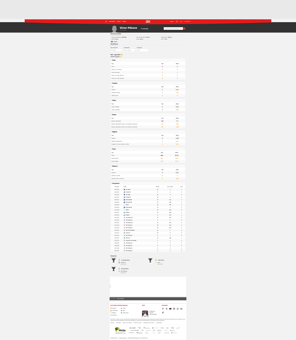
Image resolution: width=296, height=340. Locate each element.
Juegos (171, 21)
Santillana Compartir (155, 328)
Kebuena (171, 330)
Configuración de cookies (148, 322)
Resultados (112, 21)
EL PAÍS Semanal (159, 330)
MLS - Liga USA (127, 50)
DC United (113, 50)
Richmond (177, 330)
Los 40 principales (139, 328)
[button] (120, 333)
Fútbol (119, 21)
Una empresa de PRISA (120, 329)
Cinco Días (147, 330)
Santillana (146, 328)
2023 (139, 50)
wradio (143, 330)
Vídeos (124, 21)
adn (172, 328)
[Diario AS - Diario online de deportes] (148, 21)
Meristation (166, 333)
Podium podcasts (139, 333)
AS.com (167, 328)
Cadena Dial (153, 330)
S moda (153, 333)
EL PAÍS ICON (147, 333)
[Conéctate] (181, 21)
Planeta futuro (164, 330)
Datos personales (116, 34)
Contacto (112, 322)
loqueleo (160, 333)
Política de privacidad (127, 322)
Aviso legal (118, 322)
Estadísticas (114, 44)
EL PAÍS (132, 328)
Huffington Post (134, 330)
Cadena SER (162, 328)
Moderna (131, 333)
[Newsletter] (177, 21)
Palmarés (113, 256)
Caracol (178, 328)
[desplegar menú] (106, 21)
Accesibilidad (159, 322)
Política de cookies (138, 322)
